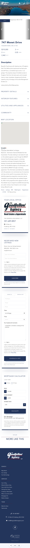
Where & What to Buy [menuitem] (6, 485)
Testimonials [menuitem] (4, 508)
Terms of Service (10, 364)
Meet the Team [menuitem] (4, 506)
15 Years (15, 383)
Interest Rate (7, 401)
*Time (5, 316)
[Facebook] (15, 528)
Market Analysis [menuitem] (5, 498)
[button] (2, 29)
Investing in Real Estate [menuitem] (6, 491)
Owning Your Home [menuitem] (5, 489)
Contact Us (9, 294)
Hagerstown (25, 190)
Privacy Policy (13, 272)
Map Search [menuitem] (4, 470)
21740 (4, 192)
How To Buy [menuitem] (4, 483)
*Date (5, 310)
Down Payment (8, 395)
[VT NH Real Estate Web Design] (15, 537)
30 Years (8, 383)
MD (12, 190)
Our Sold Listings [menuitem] (5, 475)
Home (2, 190)
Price (5, 388)
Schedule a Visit (20, 294)
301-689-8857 (24, 3)
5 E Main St (15, 517)
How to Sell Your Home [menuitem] (6, 487)
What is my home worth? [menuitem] (7, 493)
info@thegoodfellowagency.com (16, 520)
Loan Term (7, 379)
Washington (17, 190)
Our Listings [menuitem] (4, 472)
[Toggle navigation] (27, 3)
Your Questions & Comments (10, 322)
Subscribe (15, 278)
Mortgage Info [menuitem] (4, 495)
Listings (8, 190)
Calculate (15, 411)
